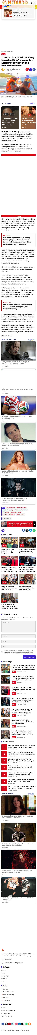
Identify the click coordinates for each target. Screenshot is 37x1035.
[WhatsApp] (34, 530)
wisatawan (21, 514)
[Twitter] (27, 530)
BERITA (3, 54)
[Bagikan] (34, 69)
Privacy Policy (5, 1013)
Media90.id (8, 69)
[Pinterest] (9, 1024)
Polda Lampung (16, 512)
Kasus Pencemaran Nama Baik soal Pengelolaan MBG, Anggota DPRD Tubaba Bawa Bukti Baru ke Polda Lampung (9, 551)
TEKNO (3, 973)
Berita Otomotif (8, 992)
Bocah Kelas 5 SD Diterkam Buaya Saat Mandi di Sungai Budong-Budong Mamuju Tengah (21, 753)
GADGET (5, 997)
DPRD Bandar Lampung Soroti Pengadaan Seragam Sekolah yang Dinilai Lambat (9, 569)
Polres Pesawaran (9, 514)
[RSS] (29, 1024)
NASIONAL (4, 979)
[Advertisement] (18, 29)
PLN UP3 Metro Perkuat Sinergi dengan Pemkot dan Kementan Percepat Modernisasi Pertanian (9, 606)
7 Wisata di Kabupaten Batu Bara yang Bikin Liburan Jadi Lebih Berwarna (21, 780)
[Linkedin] (19, 1024)
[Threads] (22, 1024)
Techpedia (6, 1000)
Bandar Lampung (8, 995)
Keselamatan (22, 508)
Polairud (6, 512)
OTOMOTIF (4, 976)
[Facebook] (23, 530)
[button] (31, 3)
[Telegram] (30, 530)
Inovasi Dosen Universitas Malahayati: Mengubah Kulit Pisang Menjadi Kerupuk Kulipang (18, 306)
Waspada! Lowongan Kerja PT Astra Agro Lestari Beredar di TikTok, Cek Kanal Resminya (21, 746)
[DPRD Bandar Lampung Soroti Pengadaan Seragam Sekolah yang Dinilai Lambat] (9, 561)
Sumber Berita (6, 518)
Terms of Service (6, 1016)
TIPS (2, 982)
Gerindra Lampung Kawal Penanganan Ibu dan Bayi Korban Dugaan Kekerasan (26, 588)
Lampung (6, 989)
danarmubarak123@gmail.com (14, 963)
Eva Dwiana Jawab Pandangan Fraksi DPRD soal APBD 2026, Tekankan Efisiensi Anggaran (9, 588)
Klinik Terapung (8, 510)
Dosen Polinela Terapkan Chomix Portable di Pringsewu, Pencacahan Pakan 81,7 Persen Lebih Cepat (27, 551)
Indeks (3, 1008)
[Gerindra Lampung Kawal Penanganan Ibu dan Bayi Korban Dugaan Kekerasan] (27, 579)
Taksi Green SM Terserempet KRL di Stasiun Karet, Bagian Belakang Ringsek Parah (21, 760)
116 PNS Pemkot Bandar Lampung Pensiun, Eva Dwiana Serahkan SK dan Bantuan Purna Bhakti (27, 569)
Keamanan (11, 508)
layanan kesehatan (22, 510)
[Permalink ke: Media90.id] (3, 69)
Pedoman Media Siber (8, 1010)
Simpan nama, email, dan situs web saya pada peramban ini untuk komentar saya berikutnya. (18, 652)
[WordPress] (12, 1024)
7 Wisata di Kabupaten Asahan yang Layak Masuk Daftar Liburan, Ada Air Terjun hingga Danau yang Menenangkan (21, 767)
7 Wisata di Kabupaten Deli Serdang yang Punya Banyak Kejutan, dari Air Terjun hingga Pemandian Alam (21, 787)
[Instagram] (16, 1024)
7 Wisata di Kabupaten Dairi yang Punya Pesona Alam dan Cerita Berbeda (21, 774)
